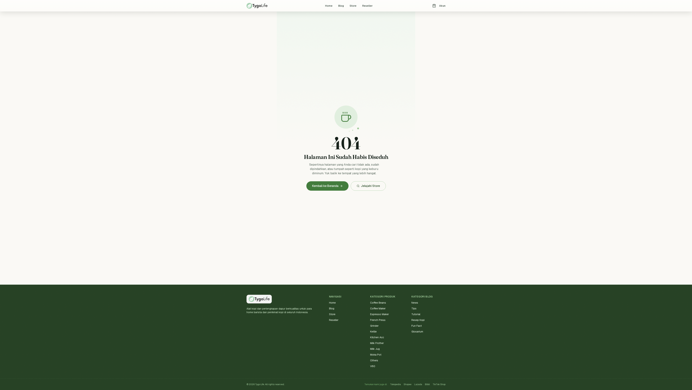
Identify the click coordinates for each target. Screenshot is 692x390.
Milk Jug (375, 348)
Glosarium (417, 331)
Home (328, 5)
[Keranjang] (434, 5)
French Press (377, 320)
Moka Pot (375, 354)
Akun (442, 5)
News (414, 302)
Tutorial (415, 314)
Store (353, 5)
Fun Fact (416, 325)
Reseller (367, 5)
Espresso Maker (379, 314)
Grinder (374, 325)
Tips (413, 308)
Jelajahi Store (370, 186)
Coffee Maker (378, 308)
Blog (341, 5)
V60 (372, 366)
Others (374, 360)
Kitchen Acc (377, 337)
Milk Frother (377, 343)
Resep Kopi (418, 320)
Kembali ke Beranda (325, 186)
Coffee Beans (378, 302)
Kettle (373, 331)
